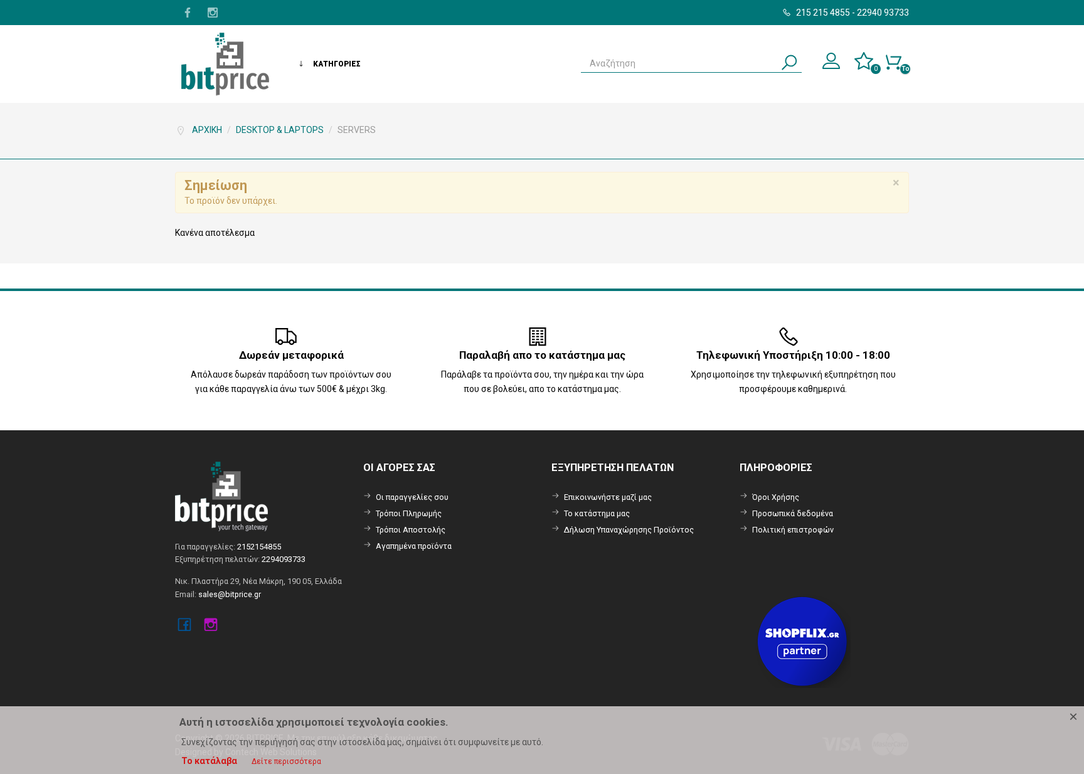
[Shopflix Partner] (803, 640)
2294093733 (284, 559)
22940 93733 (883, 13)
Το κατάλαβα (209, 761)
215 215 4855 (822, 13)
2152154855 (259, 546)
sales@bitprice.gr (229, 594)
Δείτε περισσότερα (286, 761)
